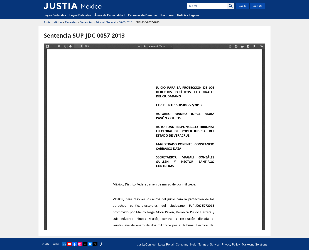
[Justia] (61, 6)
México (58, 22)
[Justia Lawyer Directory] (100, 244)
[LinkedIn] (64, 244)
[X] (95, 244)
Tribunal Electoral (106, 22)
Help (193, 244)
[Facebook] (74, 244)
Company (182, 244)
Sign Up (257, 5)
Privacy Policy (231, 244)
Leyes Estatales (80, 15)
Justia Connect (146, 244)
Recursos (167, 15)
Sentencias (86, 22)
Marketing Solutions (254, 244)
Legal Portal (166, 244)
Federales (71, 22)
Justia (47, 22)
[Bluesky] (90, 244)
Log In (243, 5)
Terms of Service (209, 244)
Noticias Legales (188, 15)
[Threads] (85, 244)
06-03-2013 (125, 22)
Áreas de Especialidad (109, 15)
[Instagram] (80, 244)
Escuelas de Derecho (142, 15)
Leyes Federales (55, 15)
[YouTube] (69, 244)
